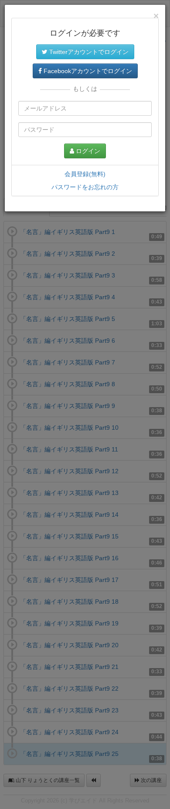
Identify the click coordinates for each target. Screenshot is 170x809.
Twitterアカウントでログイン (88, 51)
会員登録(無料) (85, 173)
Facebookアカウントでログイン (87, 70)
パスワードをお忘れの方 (85, 187)
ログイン (87, 150)
